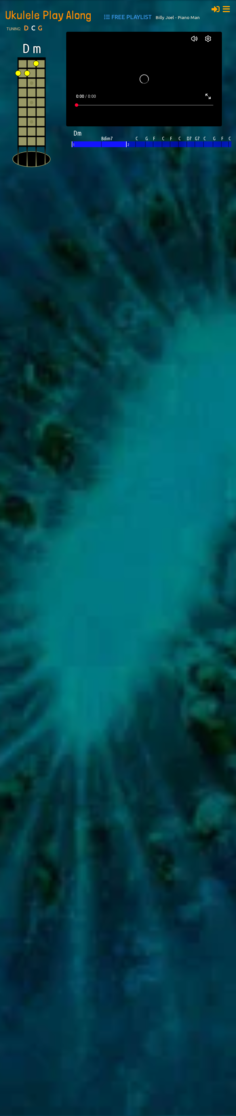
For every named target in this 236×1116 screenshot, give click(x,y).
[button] (228, 8)
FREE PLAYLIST (131, 17)
